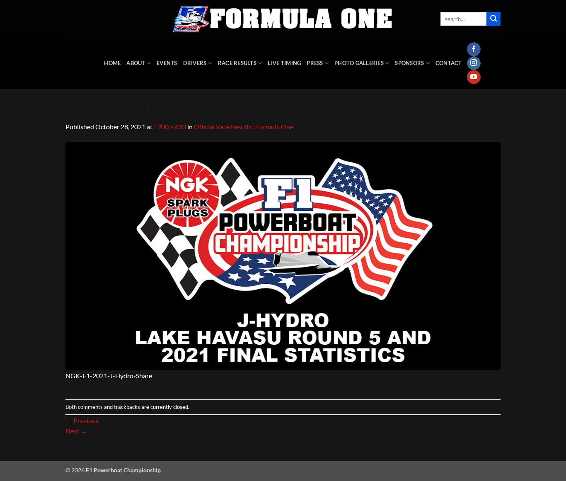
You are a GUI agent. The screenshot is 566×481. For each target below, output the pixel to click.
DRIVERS (195, 63)
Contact (448, 63)
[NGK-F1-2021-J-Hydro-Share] (283, 255)
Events (167, 63)
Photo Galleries (359, 63)
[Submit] (493, 19)
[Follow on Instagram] (474, 63)
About (135, 63)
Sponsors (409, 63)
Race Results (237, 63)
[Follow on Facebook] (474, 49)
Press (315, 63)
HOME (112, 63)
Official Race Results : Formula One (243, 127)
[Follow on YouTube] (474, 77)
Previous (82, 420)
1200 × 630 (170, 127)
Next (76, 431)
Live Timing (284, 63)
